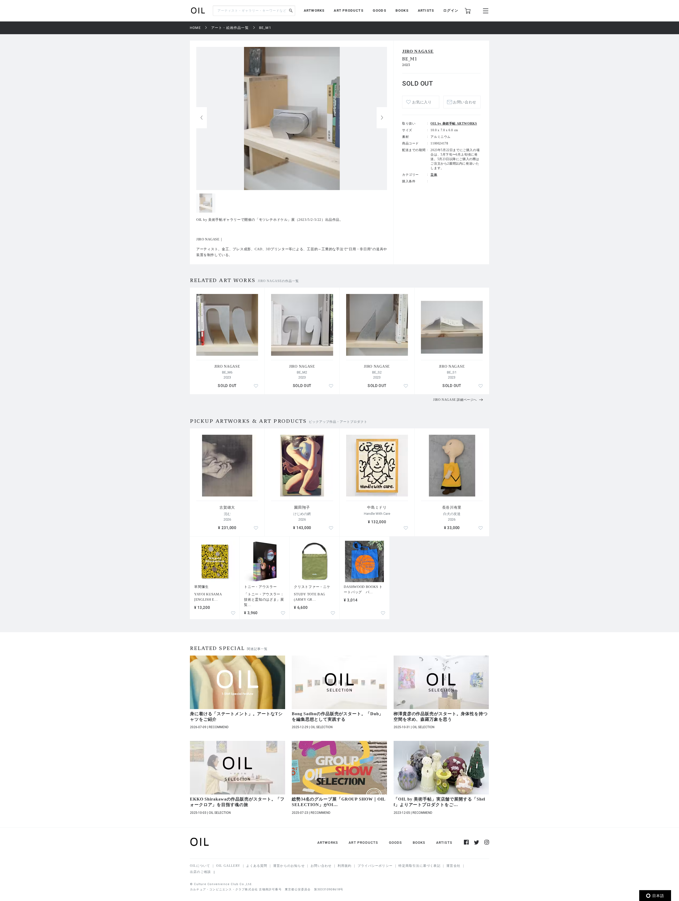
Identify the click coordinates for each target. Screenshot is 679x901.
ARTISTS (426, 10)
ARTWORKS (314, 10)
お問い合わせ (321, 866)
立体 (433, 175)
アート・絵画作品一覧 (230, 28)
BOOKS (401, 10)
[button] (382, 117)
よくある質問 (256, 866)
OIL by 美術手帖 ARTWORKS (453, 123)
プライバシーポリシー (375, 866)
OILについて (200, 866)
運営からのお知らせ (289, 866)
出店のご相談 (200, 872)
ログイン (450, 10)
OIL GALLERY (228, 866)
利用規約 (345, 866)
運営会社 (453, 866)
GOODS (379, 10)
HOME (195, 28)
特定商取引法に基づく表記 (419, 866)
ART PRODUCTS (348, 10)
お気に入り (422, 102)
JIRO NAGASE (418, 51)
